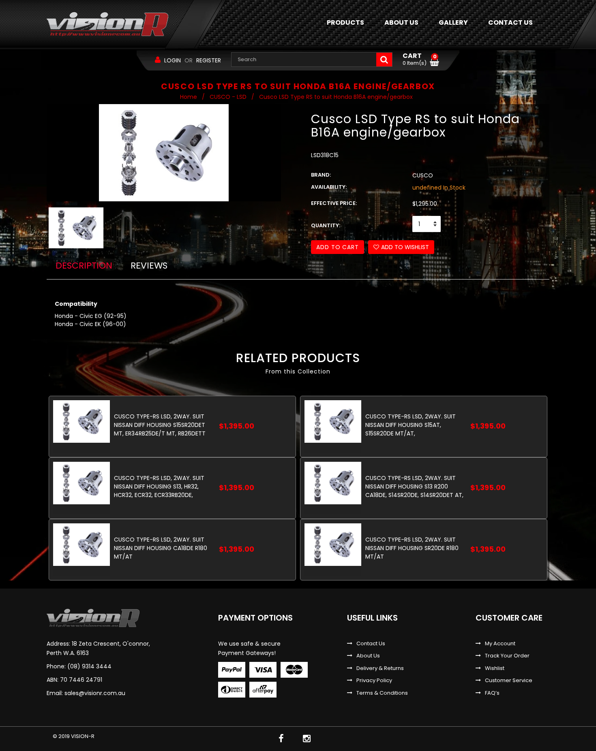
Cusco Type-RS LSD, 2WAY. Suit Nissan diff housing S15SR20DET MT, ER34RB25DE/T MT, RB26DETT (160, 424)
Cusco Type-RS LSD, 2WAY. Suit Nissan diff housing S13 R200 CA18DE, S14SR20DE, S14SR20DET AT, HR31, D (414, 486)
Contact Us (370, 643)
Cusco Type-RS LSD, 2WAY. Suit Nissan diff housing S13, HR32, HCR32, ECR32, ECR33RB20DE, (159, 486)
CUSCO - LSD (228, 97)
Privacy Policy (374, 680)
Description (84, 265)
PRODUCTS (345, 22)
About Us (368, 655)
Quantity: (325, 225)
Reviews (149, 265)
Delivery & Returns (380, 668)
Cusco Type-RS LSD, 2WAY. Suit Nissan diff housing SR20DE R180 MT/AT (412, 548)
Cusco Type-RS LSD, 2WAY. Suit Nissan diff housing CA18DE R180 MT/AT (160, 548)
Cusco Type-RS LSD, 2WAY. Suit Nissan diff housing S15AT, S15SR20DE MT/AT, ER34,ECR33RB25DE (410, 424)
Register (208, 60)
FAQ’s (492, 693)
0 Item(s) (420, 59)
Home (188, 97)
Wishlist (494, 668)
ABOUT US (401, 22)
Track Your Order (507, 655)
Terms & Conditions (382, 693)
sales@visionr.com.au (94, 693)
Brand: (321, 175)
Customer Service (508, 680)
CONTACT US (510, 22)
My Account (500, 643)
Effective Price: (334, 203)
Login (172, 60)
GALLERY (453, 22)
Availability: (329, 187)
